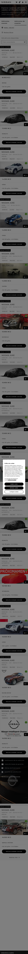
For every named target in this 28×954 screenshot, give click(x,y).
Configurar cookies (14, 491)
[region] (14, 476)
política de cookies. (12, 480)
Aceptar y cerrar (14, 484)
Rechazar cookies (14, 487)
